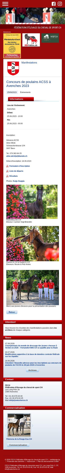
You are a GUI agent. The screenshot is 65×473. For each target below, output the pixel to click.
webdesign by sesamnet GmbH (53, 460)
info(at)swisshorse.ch (18, 400)
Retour (12, 312)
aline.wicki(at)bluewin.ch (16, 156)
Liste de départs (16, 171)
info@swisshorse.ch (12, 469)
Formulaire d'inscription (19, 166)
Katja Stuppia (18, 181)
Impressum (31, 461)
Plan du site (42, 461)
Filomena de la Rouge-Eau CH (19, 439)
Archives (32, 370)
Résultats (13, 176)
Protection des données (15, 461)
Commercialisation (18, 445)
